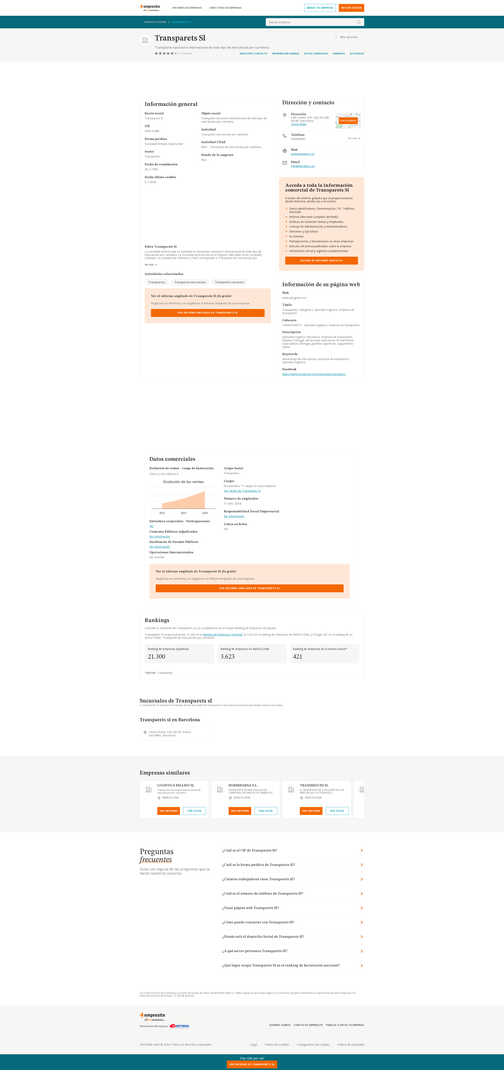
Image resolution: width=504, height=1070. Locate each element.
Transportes (156, 282)
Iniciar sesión (351, 7)
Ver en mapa (348, 120)
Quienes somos (280, 1025)
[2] (161, 53)
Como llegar (299, 124)
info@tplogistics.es (303, 166)
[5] (172, 53)
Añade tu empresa (320, 7)
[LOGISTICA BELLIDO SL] (148, 789)
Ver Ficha (194, 811)
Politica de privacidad (350, 1044)
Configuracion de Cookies (313, 1044)
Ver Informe (169, 811)
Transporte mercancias (190, 282)
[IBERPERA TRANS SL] (362, 789)
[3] (165, 53)
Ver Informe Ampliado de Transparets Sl (207, 312)
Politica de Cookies (277, 1044)
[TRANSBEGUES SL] (291, 789)
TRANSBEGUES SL (314, 785)
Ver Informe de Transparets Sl (252, 1064)
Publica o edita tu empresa (345, 1025)
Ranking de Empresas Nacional (222, 634)
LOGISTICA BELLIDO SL (175, 785)
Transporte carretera (229, 282)
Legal (253, 1044)
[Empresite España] (151, 8)
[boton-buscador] (358, 22)
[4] (168, 53)
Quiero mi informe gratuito (321, 260)
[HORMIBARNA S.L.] (219, 789)
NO (151, 526)
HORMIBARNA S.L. (243, 785)
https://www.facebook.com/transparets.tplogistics (314, 374)
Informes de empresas (187, 7)
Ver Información (159, 536)
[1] (157, 53)
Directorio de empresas (225, 7)
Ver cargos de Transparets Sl (242, 491)
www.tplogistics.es (302, 154)
